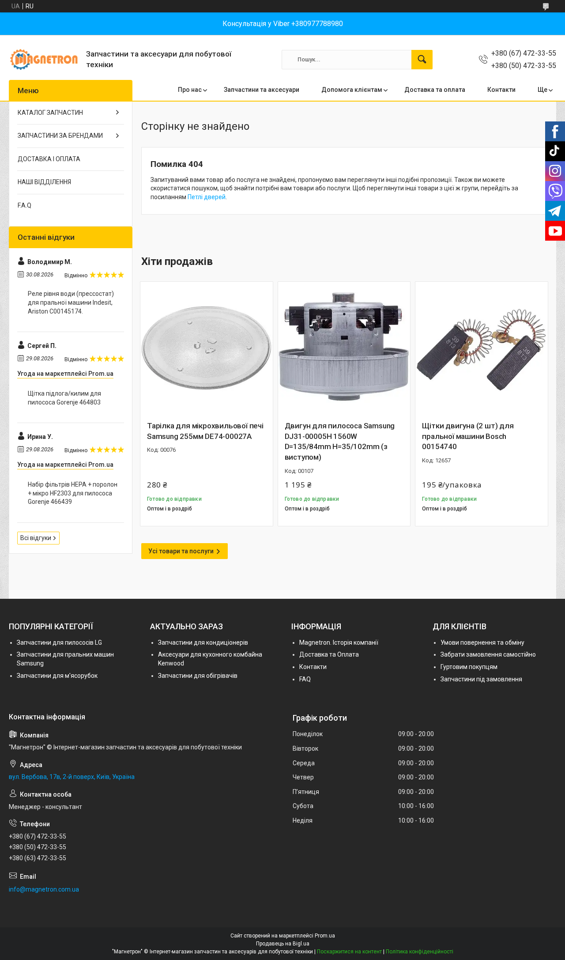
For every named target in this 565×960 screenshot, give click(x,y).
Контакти (501, 89)
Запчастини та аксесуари (261, 89)
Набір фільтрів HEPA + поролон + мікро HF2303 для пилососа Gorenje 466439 (72, 493)
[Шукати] (422, 59)
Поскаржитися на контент (349, 952)
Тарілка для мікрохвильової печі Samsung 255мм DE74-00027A (205, 431)
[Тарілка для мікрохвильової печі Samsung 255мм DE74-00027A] (206, 348)
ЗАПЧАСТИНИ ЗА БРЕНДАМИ (60, 135)
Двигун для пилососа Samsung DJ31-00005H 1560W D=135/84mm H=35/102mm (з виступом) (340, 441)
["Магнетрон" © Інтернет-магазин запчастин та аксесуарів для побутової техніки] (44, 59)
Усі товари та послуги (181, 551)
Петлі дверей (207, 196)
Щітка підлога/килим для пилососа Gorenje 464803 (64, 398)
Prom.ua (325, 936)
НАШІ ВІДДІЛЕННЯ (44, 181)
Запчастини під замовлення (481, 679)
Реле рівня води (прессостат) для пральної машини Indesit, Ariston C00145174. (71, 302)
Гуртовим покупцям (469, 666)
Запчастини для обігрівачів (197, 675)
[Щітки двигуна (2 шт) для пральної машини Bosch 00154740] (481, 348)
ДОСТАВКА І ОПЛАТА (49, 159)
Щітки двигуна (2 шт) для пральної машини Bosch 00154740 (467, 436)
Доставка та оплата (434, 89)
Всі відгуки (35, 537)
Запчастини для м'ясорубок (57, 675)
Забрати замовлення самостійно (488, 654)
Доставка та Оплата (329, 654)
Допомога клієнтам (351, 89)
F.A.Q (24, 205)
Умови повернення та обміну (482, 642)
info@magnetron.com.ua (44, 889)
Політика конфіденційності (419, 952)
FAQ (305, 679)
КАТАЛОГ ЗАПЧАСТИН (50, 112)
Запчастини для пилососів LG (59, 642)
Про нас (190, 89)
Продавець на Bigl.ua (282, 944)
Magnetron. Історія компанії (338, 642)
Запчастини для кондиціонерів (203, 642)
